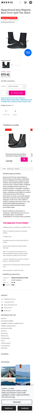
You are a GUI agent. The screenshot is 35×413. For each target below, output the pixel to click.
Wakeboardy (4, 336)
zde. (13, 397)
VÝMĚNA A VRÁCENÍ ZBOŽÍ (8, 326)
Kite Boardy (4, 333)
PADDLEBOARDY (5, 338)
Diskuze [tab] (17, 169)
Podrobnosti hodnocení (8, 22)
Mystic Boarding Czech (10, 305)
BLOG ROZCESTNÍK (6, 328)
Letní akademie (5, 346)
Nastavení (16, 402)
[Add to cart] (24, 159)
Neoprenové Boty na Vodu (19, 278)
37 (12, 283)
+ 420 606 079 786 (9, 302)
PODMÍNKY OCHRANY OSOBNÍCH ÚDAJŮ (12, 323)
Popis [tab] (4, 169)
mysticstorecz (8, 308)
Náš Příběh (4, 348)
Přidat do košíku (18, 93)
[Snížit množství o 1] (8, 94)
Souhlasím (25, 408)
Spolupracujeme (5, 343)
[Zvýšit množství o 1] (8, 92)
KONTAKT (4, 319)
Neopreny (4, 331)
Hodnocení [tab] (10, 169)
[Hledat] (20, 2)
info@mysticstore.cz (10, 299)
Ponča (3, 341)
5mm (12, 285)
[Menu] (31, 2)
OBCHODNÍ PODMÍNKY (7, 321)
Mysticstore (7, 311)
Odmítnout (9, 408)
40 (14, 283)
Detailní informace (6, 105)
